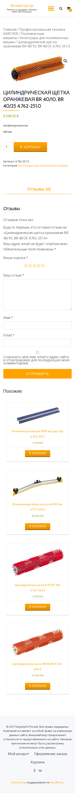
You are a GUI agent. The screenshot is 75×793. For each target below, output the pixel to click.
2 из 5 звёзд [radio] (30, 266)
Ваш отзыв (13, 275)
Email (8, 335)
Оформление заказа (50, 753)
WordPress (57, 782)
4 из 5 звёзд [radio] (39, 266)
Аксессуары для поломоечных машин (35, 39)
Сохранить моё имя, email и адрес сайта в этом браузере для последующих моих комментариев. (36, 360)
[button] (65, 61)
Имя (8, 317)
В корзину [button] (37, 453)
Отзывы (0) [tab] (39, 189)
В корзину (30, 147)
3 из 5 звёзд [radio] (34, 266)
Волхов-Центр (22, 6)
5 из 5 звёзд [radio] (43, 266)
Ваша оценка (15, 257)
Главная (9, 29)
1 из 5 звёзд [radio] (26, 266)
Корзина (38, 762)
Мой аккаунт (18, 753)
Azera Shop (18, 782)
